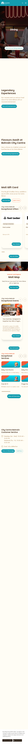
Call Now (19, 451)
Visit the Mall (6, 200)
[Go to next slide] (25, 208)
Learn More (14, 49)
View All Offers (14, 256)
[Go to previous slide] (20, 208)
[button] (17, 740)
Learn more (16, 200)
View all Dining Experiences (10, 153)
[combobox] (22, 2)
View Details (16, 244)
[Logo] (5, 3)
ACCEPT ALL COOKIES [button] (7, 740)
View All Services (14, 396)
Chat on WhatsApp (8, 451)
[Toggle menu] (26, 3)
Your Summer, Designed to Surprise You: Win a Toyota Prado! (12, 320)
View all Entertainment (9, 106)
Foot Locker (6, 227)
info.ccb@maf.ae (12, 446)
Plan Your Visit (14, 287)
